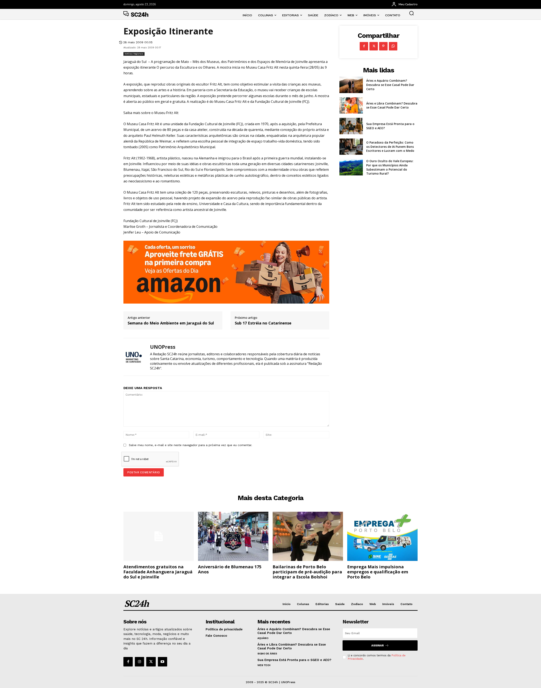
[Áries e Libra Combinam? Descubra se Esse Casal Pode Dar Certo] (351, 105)
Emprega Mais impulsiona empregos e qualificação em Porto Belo (377, 572)
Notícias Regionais (134, 54)
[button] (411, 13)
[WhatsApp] (393, 46)
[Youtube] (162, 661)
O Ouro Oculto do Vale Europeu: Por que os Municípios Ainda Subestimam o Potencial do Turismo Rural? (389, 167)
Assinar (377, 645)
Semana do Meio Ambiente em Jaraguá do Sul (171, 323)
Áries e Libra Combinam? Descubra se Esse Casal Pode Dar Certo (391, 105)
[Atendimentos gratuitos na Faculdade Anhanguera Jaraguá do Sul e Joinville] (158, 536)
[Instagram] (139, 661)
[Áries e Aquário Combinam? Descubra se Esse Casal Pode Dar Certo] (351, 85)
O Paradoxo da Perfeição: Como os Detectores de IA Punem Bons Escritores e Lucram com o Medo (390, 146)
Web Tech (263, 665)
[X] (373, 46)
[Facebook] (364, 46)
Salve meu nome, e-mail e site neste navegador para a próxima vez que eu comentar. (190, 445)
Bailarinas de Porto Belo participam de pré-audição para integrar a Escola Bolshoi (307, 572)
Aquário (262, 638)
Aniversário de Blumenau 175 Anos (229, 569)
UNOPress (162, 347)
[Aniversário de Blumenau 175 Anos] (233, 536)
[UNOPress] (133, 356)
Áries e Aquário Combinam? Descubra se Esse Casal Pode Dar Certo (390, 85)
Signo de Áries (267, 653)
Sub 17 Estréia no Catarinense (263, 323)
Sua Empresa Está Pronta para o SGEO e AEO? (294, 660)
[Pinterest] (383, 46)
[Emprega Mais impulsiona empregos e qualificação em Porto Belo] (382, 536)
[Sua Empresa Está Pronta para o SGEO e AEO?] (351, 126)
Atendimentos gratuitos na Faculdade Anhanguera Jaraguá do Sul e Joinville (158, 572)
